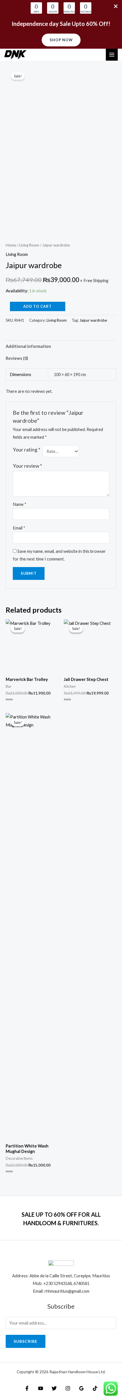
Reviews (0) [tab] (17, 358)
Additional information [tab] (28, 346)
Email (19, 527)
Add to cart (37, 306)
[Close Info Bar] (116, 6)
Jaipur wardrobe (93, 320)
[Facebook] (27, 1388)
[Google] (81, 1388)
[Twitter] (54, 1388)
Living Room (29, 245)
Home (11, 245)
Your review (27, 466)
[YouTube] (40, 1388)
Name (19, 504)
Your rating (26, 450)
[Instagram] (67, 1388)
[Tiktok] (95, 1388)
